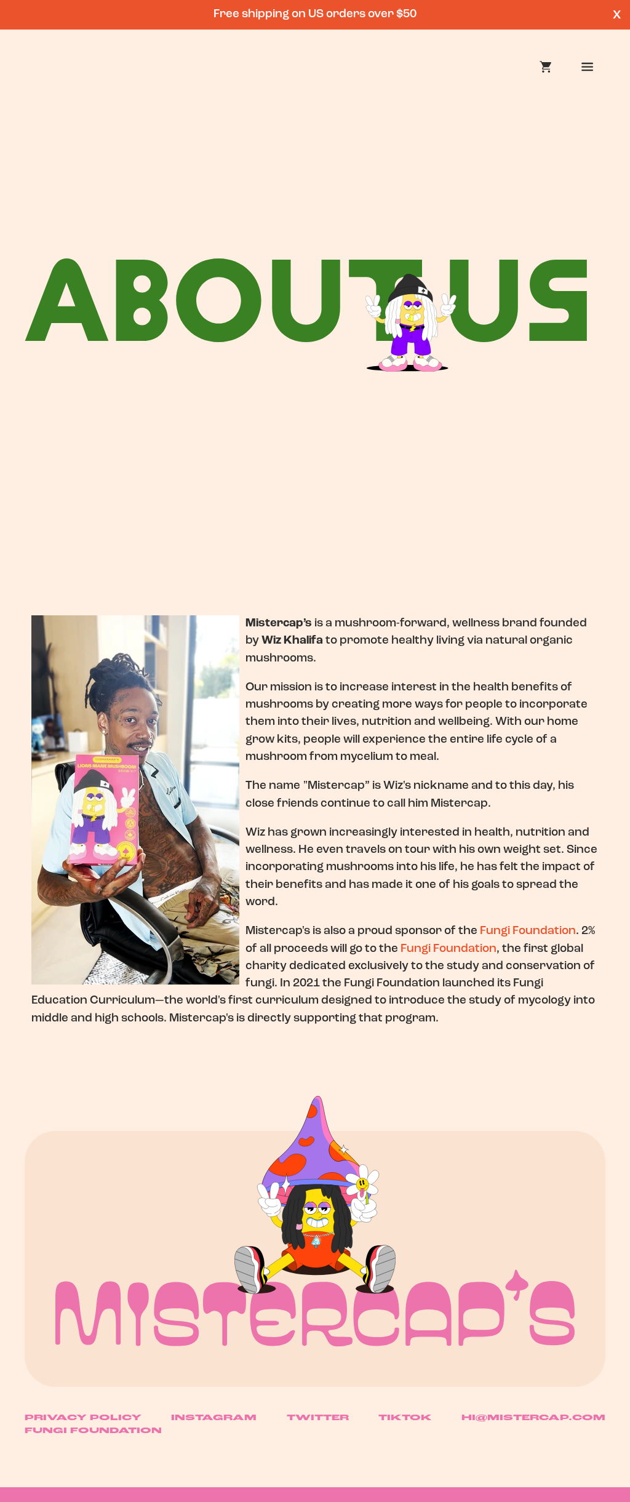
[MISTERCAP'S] (315, 1307)
